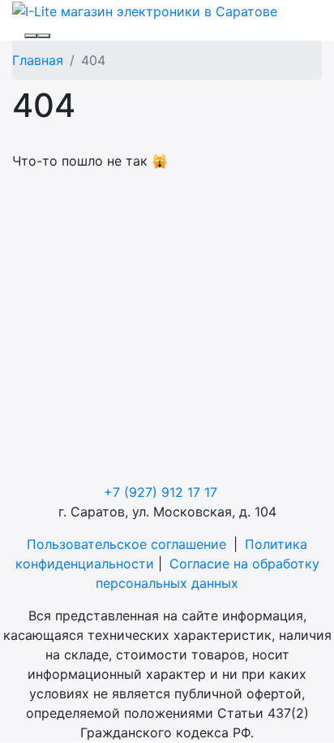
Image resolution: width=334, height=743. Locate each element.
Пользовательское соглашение (126, 544)
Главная (37, 60)
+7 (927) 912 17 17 (160, 492)
